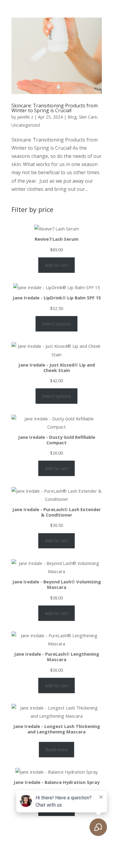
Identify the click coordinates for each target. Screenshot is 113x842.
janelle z (25, 117)
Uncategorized (25, 125)
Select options (56, 324)
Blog (72, 117)
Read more (57, 749)
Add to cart (56, 265)
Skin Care (88, 117)
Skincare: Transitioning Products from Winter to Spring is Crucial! (54, 108)
